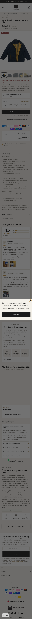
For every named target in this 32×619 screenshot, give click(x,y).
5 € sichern (16, 314)
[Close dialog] (30, 300)
